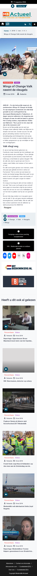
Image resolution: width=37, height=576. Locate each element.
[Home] (2, 24)
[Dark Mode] (25, 24)
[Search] (30, 24)
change (12, 219)
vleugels (27, 219)
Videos (17, 82)
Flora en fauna (8, 82)
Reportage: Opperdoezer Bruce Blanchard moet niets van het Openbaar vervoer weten (18, 341)
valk (19, 219)
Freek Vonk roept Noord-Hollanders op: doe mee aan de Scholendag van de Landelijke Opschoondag (18, 466)
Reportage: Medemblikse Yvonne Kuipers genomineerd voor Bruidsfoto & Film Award (18, 551)
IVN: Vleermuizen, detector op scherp (18, 381)
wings (7, 222)
